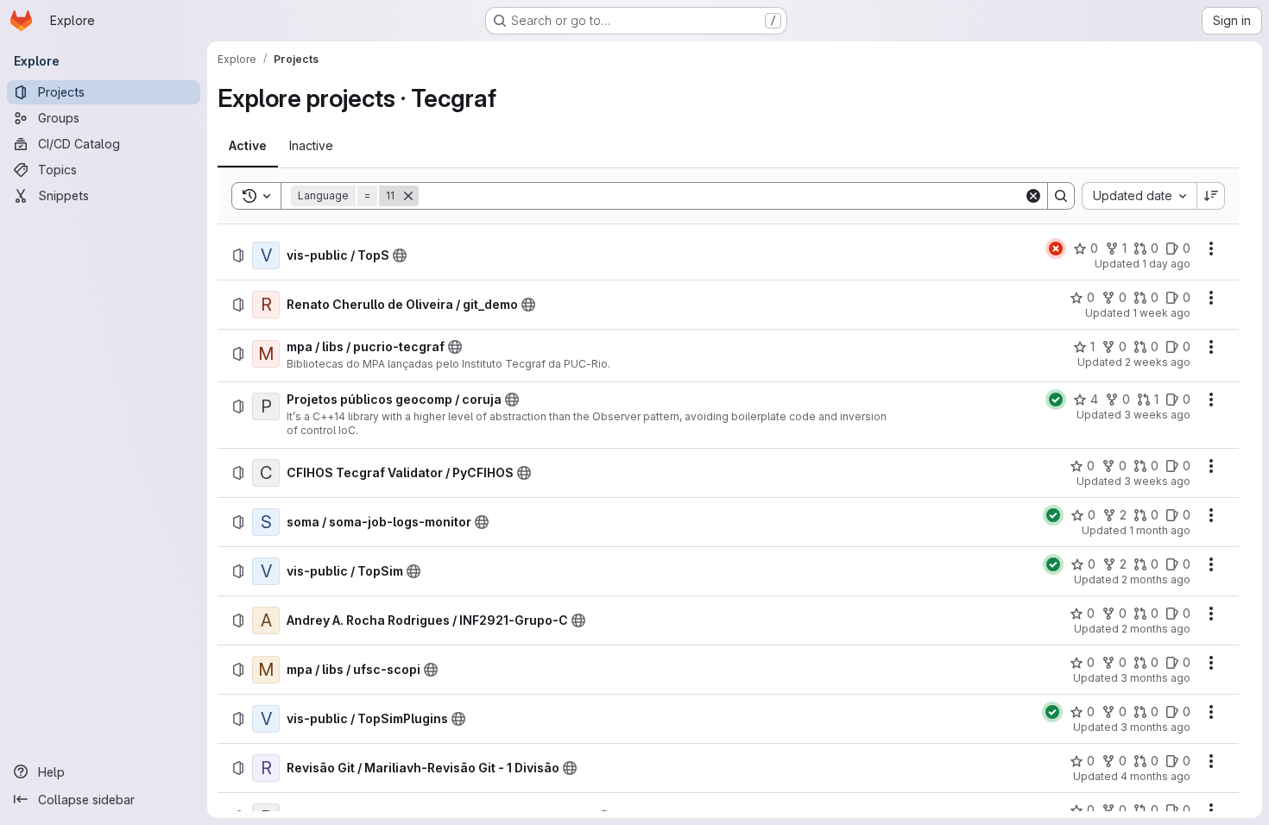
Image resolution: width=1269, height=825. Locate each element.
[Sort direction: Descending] (1211, 196)
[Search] (1061, 196)
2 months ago (1155, 579)
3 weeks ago (1157, 414)
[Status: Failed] (1055, 248)
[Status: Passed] (1055, 399)
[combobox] (1139, 196)
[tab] (248, 145)
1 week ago (1161, 312)
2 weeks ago (1157, 362)
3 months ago (1155, 677)
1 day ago (1166, 263)
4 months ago (1155, 776)
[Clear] (1033, 196)
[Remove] (408, 196)
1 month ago (1159, 530)
